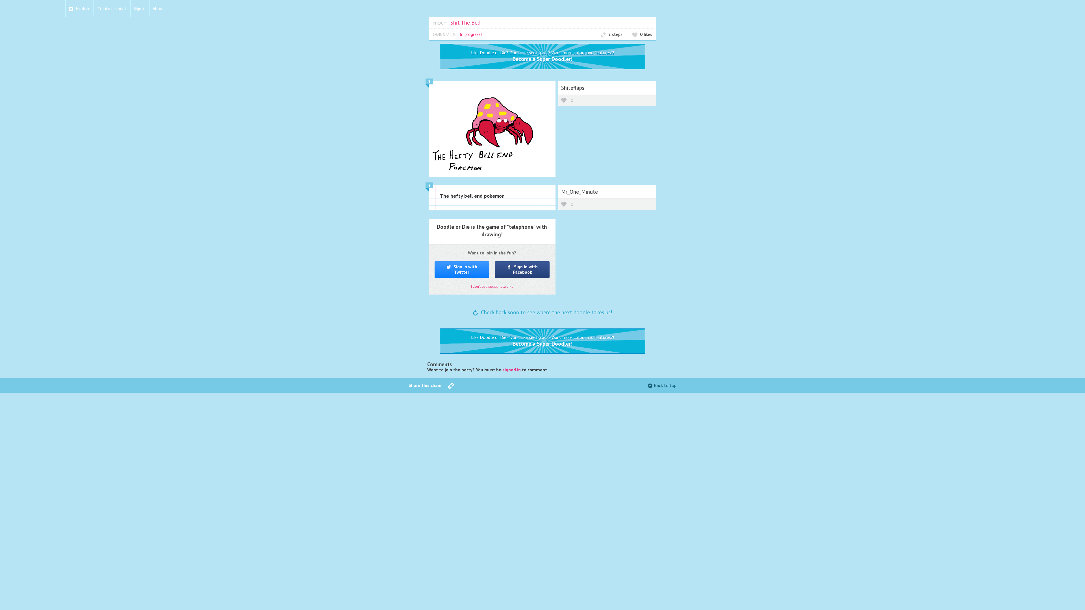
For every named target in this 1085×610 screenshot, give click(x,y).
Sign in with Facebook (525, 269)
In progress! (471, 34)
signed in (511, 369)
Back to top (665, 385)
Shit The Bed (465, 22)
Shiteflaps (572, 87)
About (158, 8)
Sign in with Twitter (464, 269)
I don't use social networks (492, 286)
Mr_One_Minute (579, 191)
